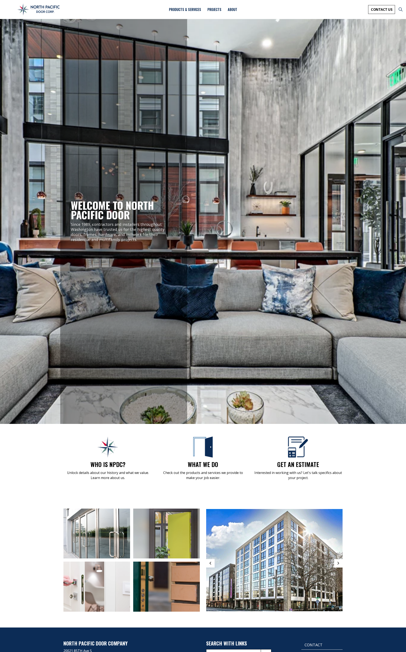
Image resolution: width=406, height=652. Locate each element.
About (232, 9)
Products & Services (185, 9)
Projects (214, 9)
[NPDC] (38, 9)
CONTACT (313, 644)
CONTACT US (381, 9)
